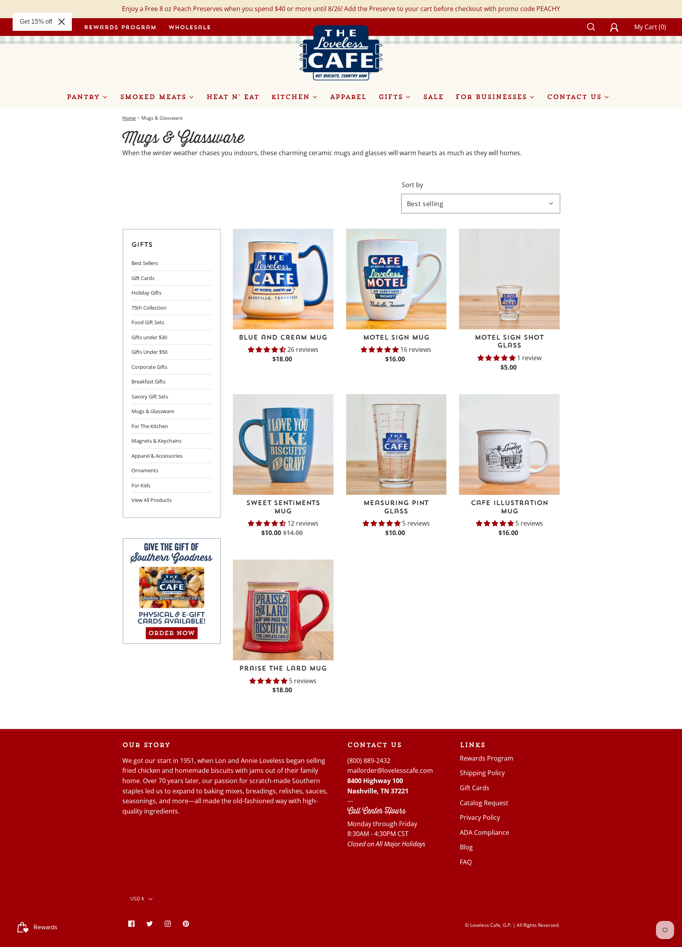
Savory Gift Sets (149, 396)
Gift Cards (142, 278)
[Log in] (618, 27)
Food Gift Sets (147, 322)
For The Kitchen (149, 426)
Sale (433, 97)
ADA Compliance (484, 832)
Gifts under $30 (149, 337)
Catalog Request (484, 803)
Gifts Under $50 (149, 351)
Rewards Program (120, 27)
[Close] (61, 22)
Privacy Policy (480, 817)
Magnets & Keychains (156, 440)
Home (129, 118)
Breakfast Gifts (148, 381)
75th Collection (149, 307)
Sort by (412, 185)
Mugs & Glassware (152, 411)
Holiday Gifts (146, 292)
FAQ (466, 862)
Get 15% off (36, 21)
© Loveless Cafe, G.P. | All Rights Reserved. (512, 925)
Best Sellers (144, 263)
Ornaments (144, 470)
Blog (466, 847)
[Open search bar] (595, 27)
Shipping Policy (482, 772)
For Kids (140, 485)
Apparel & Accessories (156, 455)
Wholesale (190, 27)
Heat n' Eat (232, 97)
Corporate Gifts (149, 366)
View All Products (151, 500)
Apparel (348, 97)
